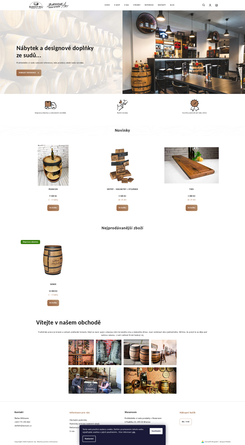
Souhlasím (156, 431)
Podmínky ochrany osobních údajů (84, 424)
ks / (186, 422)
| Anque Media (224, 442)
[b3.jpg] (136, 352)
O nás (72, 431)
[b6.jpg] (150, 380)
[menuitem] (107, 5)
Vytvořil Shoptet (211, 442)
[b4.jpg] (164, 352)
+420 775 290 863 (22, 422)
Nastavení (89, 439)
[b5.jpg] (95, 380)
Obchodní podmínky (78, 420)
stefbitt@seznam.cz (23, 426)
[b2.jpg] (108, 352)
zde (133, 432)
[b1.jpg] (81, 352)
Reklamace (74, 428)
